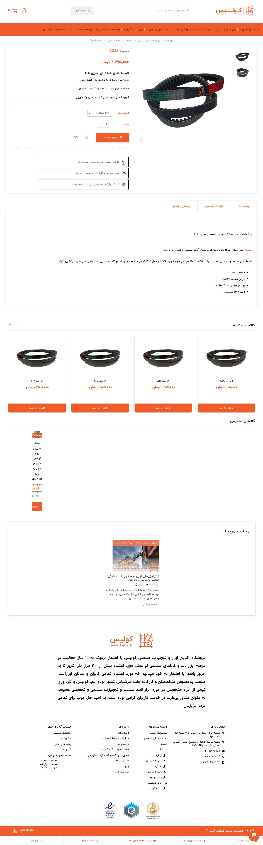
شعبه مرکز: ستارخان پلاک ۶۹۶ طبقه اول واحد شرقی (197, 734)
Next (18, 324)
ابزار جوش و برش (157, 777)
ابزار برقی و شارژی (156, 761)
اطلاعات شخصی (62, 733)
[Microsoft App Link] (110, 810)
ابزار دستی (161, 766)
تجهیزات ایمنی (158, 733)
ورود (126, 766)
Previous (10, 324)
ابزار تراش (161, 755)
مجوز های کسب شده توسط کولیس (108, 755)
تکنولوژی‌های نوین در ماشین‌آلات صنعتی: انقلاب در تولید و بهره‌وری (133, 578)
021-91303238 (212, 757)
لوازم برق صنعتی (157, 783)
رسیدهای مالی (63, 744)
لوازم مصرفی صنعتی (155, 738)
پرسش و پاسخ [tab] (181, 206)
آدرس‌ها (66, 750)
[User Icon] (23, 10)
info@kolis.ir (212, 751)
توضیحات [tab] (244, 206)
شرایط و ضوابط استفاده (115, 738)
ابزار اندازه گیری (158, 788)
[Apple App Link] (153, 810)
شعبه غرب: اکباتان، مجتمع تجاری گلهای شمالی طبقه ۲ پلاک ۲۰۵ (196, 743)
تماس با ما (122, 761)
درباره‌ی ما (123, 744)
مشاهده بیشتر (151, 604)
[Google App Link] (131, 810)
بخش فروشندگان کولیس (114, 750)
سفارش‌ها (65, 738)
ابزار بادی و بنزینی (157, 772)
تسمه (126, 80)
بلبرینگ (163, 750)
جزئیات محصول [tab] (214, 206)
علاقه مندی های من (59, 755)
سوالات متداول (120, 772)
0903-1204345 (211, 762)
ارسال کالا (123, 733)
